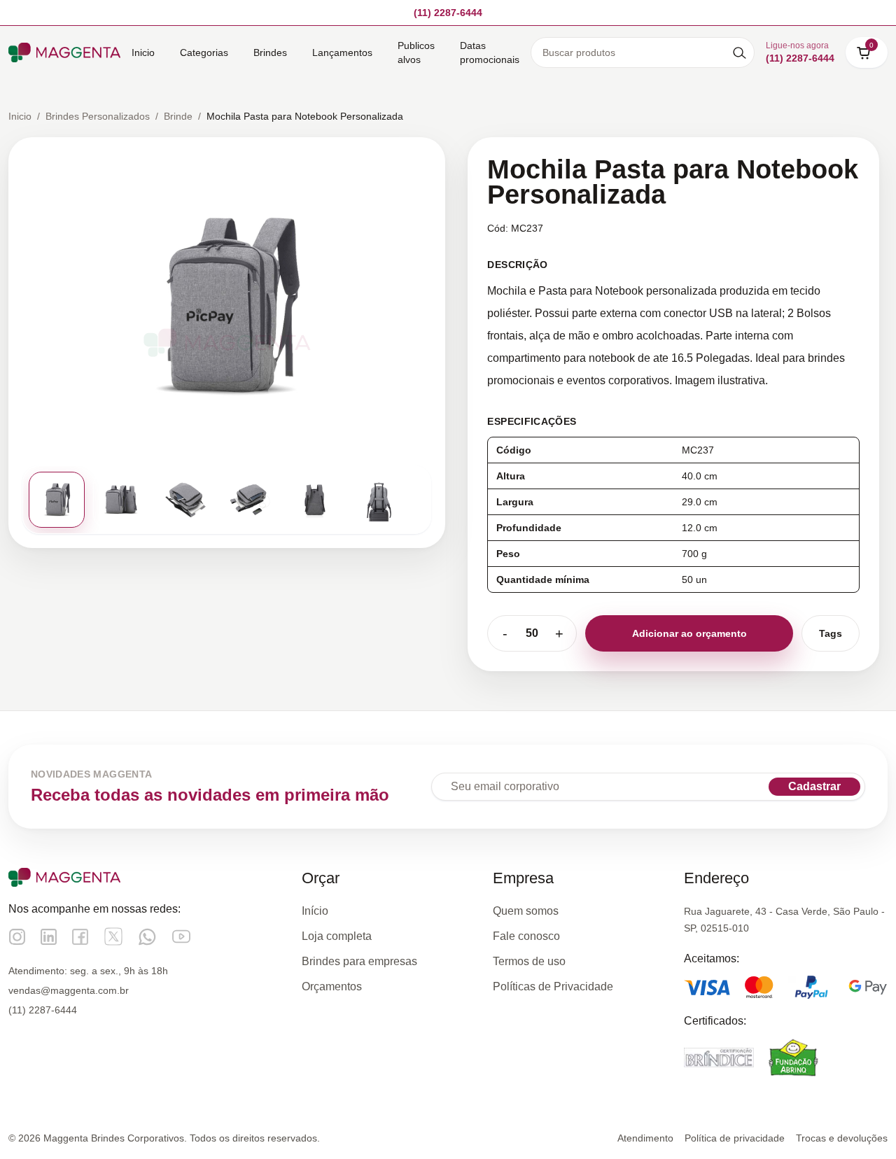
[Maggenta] (64, 52)
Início (315, 911)
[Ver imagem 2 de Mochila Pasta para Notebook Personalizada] (121, 500)
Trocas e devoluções (842, 1138)
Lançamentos (342, 52)
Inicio (143, 52)
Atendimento (645, 1138)
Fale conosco (526, 936)
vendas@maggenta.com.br (68, 990)
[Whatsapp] (147, 936)
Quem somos (526, 911)
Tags (830, 633)
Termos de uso (529, 961)
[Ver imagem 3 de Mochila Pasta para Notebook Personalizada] (186, 500)
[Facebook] (80, 937)
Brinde (178, 116)
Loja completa (337, 936)
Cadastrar (814, 786)
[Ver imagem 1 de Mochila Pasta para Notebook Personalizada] (57, 500)
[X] (113, 936)
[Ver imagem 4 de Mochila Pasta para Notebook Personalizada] (250, 500)
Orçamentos (332, 986)
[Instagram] (17, 937)
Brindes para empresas (359, 961)
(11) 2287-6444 (42, 1010)
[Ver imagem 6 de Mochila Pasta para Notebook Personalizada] (379, 500)
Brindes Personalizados (98, 116)
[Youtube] (181, 936)
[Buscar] (739, 52)
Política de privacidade (735, 1138)
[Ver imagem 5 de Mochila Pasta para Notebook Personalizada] (314, 500)
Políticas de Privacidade (553, 986)
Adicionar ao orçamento (689, 633)
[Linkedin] (48, 937)
